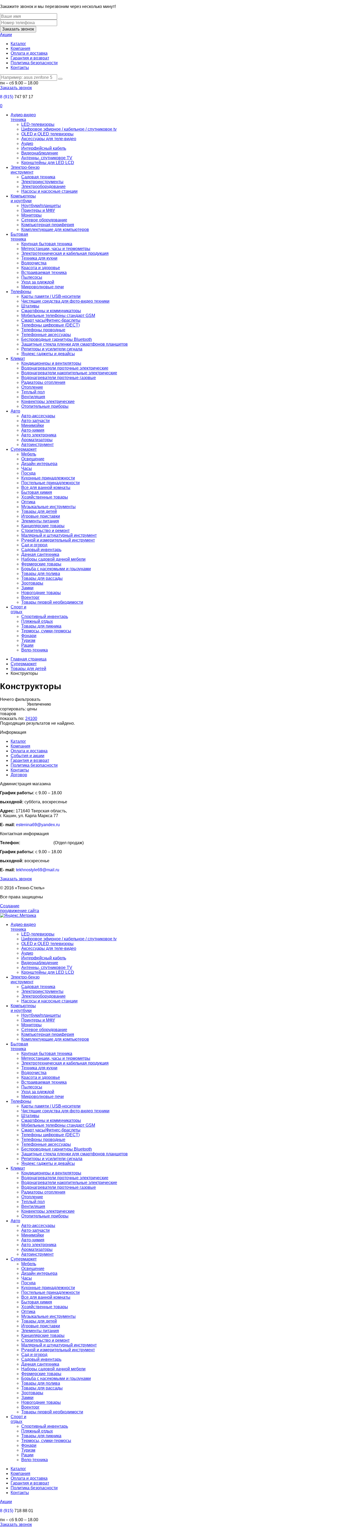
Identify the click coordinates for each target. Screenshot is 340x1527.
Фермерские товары (41, 564)
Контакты (20, 67)
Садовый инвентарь (41, 549)
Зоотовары (32, 583)
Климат (18, 358)
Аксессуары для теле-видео (48, 138)
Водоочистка (33, 263)
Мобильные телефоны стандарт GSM (58, 315)
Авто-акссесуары (38, 416)
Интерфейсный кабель (43, 148)
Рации (27, 645)
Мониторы (31, 215)
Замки (27, 588)
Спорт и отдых (18, 609)
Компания (20, 48)
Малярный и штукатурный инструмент (59, 535)
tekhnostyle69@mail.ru (37, 870)
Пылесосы (31, 277)
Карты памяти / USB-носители (50, 296)
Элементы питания (40, 521)
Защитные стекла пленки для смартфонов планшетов (74, 344)
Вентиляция (33, 396)
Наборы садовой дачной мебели (53, 559)
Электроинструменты (42, 181)
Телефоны (21, 291)
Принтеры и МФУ (38, 210)
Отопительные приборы (45, 406)
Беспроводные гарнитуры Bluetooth (56, 339)
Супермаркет (24, 449)
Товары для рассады (42, 578)
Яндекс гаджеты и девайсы (48, 353)
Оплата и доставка (29, 53)
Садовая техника (38, 177)
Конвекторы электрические (48, 401)
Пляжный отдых (37, 621)
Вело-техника (34, 650)
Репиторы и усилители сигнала (51, 349)
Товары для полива (40, 573)
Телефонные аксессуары (46, 334)
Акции (6, 34)
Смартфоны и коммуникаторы (51, 310)
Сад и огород (34, 545)
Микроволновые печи (42, 287)
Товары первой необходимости (52, 602)
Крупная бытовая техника (46, 244)
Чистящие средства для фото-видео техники (65, 301)
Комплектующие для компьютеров (55, 229)
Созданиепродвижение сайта (19, 908)
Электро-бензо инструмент (25, 169)
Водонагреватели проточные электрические (64, 368)
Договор (19, 775)
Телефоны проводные (43, 330)
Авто (15, 411)
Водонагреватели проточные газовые (58, 377)
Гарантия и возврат (30, 58)
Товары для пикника (41, 626)
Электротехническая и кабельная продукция (65, 253)
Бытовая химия (36, 492)
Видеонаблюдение (39, 153)
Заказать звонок (18, 29)
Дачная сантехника (40, 554)
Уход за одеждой (37, 282)
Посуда (28, 473)
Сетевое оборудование (44, 220)
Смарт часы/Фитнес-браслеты (50, 320)
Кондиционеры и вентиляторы (51, 363)
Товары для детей (39, 511)
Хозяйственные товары (44, 497)
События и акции (27, 755)
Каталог (18, 43)
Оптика (28, 502)
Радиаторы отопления (43, 382)
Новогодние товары (41, 592)
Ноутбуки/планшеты (41, 205)
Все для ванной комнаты (45, 487)
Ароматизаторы (37, 439)
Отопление (32, 387)
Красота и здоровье (40, 267)
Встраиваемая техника (44, 272)
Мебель (28, 454)
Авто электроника (38, 435)
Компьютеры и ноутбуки (23, 198)
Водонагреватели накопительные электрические (69, 373)
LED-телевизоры (37, 124)
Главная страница (28, 659)
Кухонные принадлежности (48, 478)
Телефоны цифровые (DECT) (50, 325)
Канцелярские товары (43, 526)
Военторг (30, 597)
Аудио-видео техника (23, 117)
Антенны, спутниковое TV (46, 158)
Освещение (32, 459)
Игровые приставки (40, 516)
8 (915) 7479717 (36, 842)
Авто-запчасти (35, 420)
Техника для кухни (39, 258)
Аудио (27, 143)
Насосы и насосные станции (49, 191)
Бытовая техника (19, 236)
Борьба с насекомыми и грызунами (56, 569)
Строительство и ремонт (45, 530)
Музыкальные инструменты (48, 506)
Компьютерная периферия (47, 224)
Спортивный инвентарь (44, 616)
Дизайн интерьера (39, 463)
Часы (26, 468)
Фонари (28, 635)
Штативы (30, 306)
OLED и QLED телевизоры (47, 134)
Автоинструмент (37, 444)
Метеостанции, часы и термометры (55, 248)
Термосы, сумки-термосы (46, 631)
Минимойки (32, 425)
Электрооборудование (43, 186)
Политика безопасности (34, 63)
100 (33, 718)
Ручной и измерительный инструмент (58, 540)
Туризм (28, 640)
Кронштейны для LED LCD (47, 162)
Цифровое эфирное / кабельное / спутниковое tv (69, 129)
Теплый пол (33, 392)
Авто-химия (32, 430)
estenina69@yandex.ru (38, 824)
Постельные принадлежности (50, 483)
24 (27, 718)
